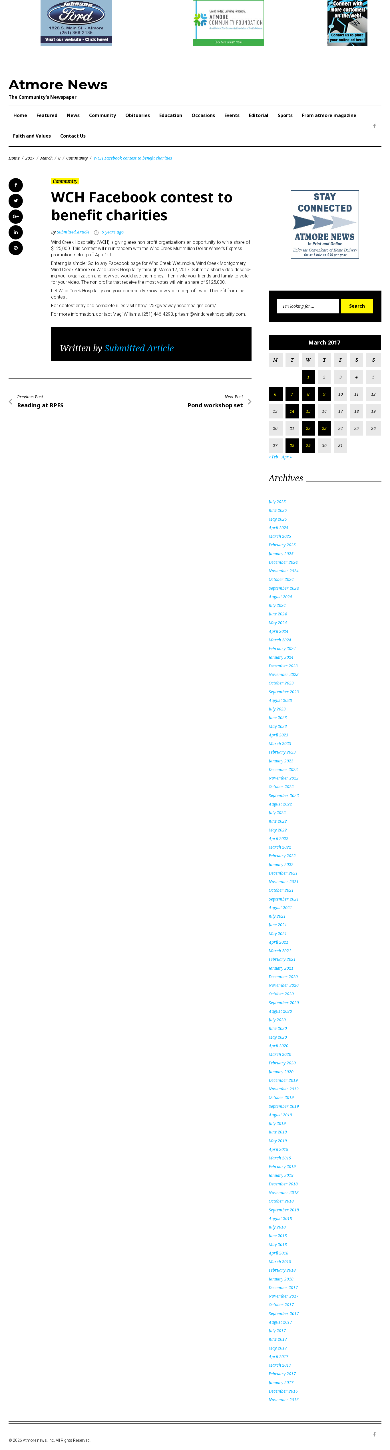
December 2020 (283, 976)
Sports (285, 115)
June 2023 (278, 717)
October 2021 (281, 890)
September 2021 (284, 899)
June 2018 (278, 1235)
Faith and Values (32, 136)
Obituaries (137, 115)
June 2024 (278, 614)
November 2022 (284, 778)
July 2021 (277, 916)
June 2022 (278, 821)
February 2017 (282, 1373)
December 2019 (283, 1080)
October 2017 (281, 1304)
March (46, 158)
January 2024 (281, 657)
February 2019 (282, 1166)
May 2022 (278, 830)
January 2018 (281, 1279)
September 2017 (284, 1313)
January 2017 (281, 1382)
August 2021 (280, 907)
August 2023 (280, 700)
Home (20, 115)
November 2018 (284, 1192)
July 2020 (277, 1019)
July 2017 (277, 1330)
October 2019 (281, 1097)
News (73, 115)
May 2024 (278, 622)
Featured (47, 115)
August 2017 (280, 1322)
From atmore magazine (329, 115)
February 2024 (282, 648)
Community (102, 115)
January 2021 (281, 968)
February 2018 (282, 1270)
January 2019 (281, 1175)
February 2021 (282, 959)
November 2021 (284, 881)
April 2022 (278, 838)
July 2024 (277, 605)
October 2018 (281, 1201)
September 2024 (284, 588)
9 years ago (113, 232)
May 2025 (278, 519)
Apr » (287, 457)
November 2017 (284, 1296)
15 (308, 411)
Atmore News (58, 84)
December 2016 (283, 1391)
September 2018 (284, 1210)
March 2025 (280, 536)
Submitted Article (73, 232)
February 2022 (282, 855)
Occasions (203, 115)
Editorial (258, 115)
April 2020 (278, 1045)
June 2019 (278, 1132)
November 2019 (284, 1088)
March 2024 (280, 640)
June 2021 (278, 924)
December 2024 (283, 562)
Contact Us (73, 136)
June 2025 (278, 510)
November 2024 (284, 570)
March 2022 (280, 847)
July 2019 (277, 1123)
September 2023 (284, 691)
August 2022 (280, 804)
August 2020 (280, 1011)
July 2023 (277, 709)
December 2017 (283, 1287)
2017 (30, 158)
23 (324, 428)
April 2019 (278, 1149)
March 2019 (280, 1158)
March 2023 (280, 743)
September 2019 (284, 1106)
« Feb (273, 457)
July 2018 (277, 1227)
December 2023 (283, 665)
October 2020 (281, 993)
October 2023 (281, 683)
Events (232, 115)
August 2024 (280, 596)
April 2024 (278, 631)
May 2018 (278, 1244)
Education (170, 115)
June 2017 (278, 1339)
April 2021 (278, 942)
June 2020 (278, 1028)
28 (292, 445)
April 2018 (278, 1253)
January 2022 (281, 864)
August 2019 (280, 1114)
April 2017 (278, 1356)
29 (308, 445)
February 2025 (282, 544)
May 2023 (278, 726)
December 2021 (283, 873)
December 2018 (283, 1184)
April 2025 (278, 527)
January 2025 (281, 553)
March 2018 (280, 1261)
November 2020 (284, 985)
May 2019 (278, 1140)
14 (292, 411)
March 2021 (280, 950)
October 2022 (281, 786)
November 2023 (284, 674)
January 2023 (281, 761)
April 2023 (278, 735)
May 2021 (278, 933)
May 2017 (278, 1348)
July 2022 (277, 812)
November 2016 (284, 1399)
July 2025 (277, 501)
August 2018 (280, 1218)
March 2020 (280, 1054)
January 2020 (281, 1071)
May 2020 (278, 1037)
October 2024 (281, 579)
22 (308, 428)
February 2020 (282, 1063)
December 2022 (283, 769)
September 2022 (284, 795)
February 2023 (282, 752)
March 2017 (280, 1365)
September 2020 (284, 1002)
